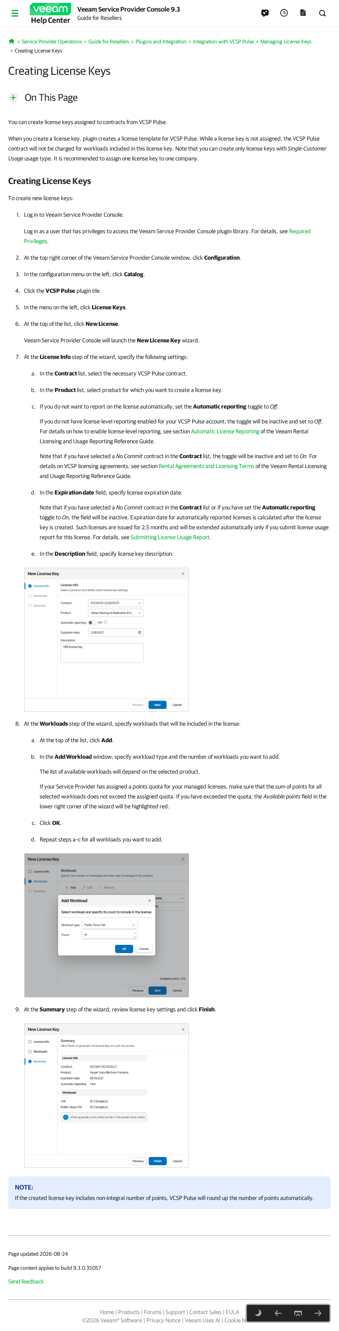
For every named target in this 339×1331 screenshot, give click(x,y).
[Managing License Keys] (278, 1313)
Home (107, 1312)
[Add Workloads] (106, 923)
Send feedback (26, 1281)
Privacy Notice (163, 1320)
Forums (153, 1312)
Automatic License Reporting (225, 431)
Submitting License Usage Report (170, 537)
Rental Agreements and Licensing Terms (206, 466)
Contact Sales (205, 1312)
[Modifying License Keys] (318, 1313)
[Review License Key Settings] (106, 1093)
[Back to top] (298, 1313)
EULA (232, 1312)
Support (175, 1312)
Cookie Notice (240, 1320)
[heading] (169, 180)
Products (129, 1312)
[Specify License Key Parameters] (106, 638)
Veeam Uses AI (202, 1320)
